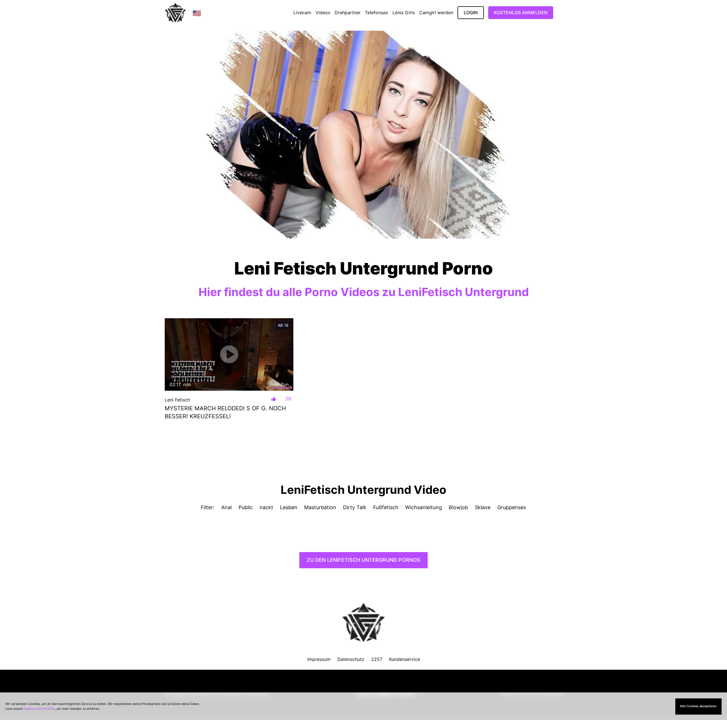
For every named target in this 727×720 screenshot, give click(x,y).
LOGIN (471, 12)
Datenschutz (350, 659)
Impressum (319, 659)
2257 (376, 659)
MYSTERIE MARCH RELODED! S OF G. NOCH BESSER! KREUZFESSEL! (225, 412)
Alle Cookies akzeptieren (698, 706)
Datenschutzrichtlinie (39, 709)
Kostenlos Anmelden (521, 12)
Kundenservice (404, 659)
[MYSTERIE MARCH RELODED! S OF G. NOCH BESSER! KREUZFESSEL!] (229, 354)
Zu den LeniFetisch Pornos (363, 560)
